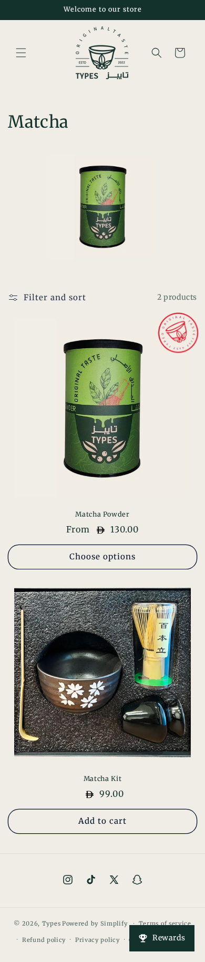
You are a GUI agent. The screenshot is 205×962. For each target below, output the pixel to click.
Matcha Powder (102, 514)
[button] (21, 52)
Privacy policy (97, 940)
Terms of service (165, 923)
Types (51, 923)
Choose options (102, 556)
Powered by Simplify (94, 923)
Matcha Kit (102, 779)
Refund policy (44, 940)
